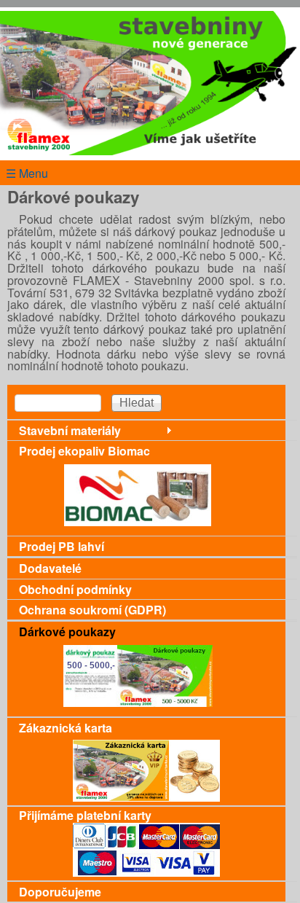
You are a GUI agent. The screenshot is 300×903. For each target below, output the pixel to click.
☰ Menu (27, 173)
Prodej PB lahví (61, 546)
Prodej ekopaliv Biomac (84, 450)
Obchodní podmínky (75, 589)
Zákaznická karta (65, 727)
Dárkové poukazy (67, 631)
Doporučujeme (60, 891)
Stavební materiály (70, 430)
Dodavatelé (50, 568)
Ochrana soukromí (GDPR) (92, 609)
